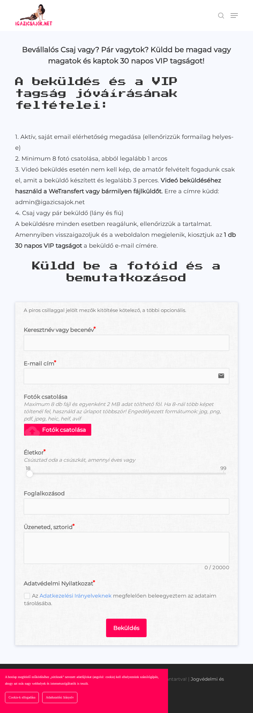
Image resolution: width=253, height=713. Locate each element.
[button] (234, 15)
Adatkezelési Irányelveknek (76, 595)
